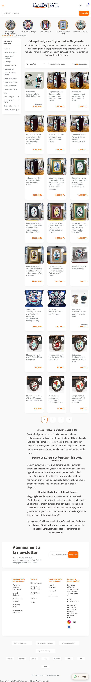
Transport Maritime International (17, 587)
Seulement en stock (58, 64)
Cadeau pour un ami (10, 78)
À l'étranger (7, 62)
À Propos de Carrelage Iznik (36, 588)
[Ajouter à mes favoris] (39, 75)
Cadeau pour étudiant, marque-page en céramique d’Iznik (79, 358)
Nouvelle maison (9, 69)
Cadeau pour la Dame (10, 82)
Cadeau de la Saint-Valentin (10, 74)
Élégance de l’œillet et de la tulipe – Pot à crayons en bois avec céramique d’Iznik (33, 139)
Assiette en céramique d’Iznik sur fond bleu (55, 312)
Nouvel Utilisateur (52, 586)
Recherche (83, 13)
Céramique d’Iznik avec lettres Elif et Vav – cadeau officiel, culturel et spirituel (56, 227)
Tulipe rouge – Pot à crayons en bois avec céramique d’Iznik (56, 138)
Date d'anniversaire (10, 65)
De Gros (33, 599)
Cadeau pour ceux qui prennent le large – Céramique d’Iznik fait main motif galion (56, 271)
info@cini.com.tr (73, 601)
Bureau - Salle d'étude (10, 89)
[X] (74, 622)
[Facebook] (69, 627)
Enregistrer (73, 554)
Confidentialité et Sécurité (18, 612)
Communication (36, 583)
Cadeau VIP (7, 49)
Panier (33, 602)
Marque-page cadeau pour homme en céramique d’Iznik (55, 399)
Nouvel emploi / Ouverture (9, 57)
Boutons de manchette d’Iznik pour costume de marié (79, 313)
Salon (5, 93)
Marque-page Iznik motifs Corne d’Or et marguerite (34, 357)
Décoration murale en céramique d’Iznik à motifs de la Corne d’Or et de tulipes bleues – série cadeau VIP (57, 183)
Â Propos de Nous (35, 594)
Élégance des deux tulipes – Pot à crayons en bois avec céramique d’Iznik (56, 96)
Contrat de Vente (16, 606)
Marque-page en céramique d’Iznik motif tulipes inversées (78, 399)
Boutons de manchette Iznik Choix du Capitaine (33, 94)
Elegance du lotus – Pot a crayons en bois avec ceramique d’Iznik (79, 138)
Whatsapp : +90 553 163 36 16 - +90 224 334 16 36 (72, 592)
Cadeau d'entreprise (10, 52)
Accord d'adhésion (16, 594)
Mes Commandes (53, 596)
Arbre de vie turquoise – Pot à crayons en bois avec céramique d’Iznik (78, 96)
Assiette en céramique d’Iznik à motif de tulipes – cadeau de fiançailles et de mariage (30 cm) (33, 315)
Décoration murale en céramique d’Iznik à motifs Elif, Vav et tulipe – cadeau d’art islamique (34, 271)
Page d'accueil (6, 35)
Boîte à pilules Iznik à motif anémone (79, 268)
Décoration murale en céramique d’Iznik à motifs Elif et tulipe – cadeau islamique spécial (79, 182)
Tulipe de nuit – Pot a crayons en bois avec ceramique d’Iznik (33, 181)
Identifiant (52, 591)
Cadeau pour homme (10, 86)
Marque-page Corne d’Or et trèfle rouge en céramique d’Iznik (34, 398)
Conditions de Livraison (17, 600)
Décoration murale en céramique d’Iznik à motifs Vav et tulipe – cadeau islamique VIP (79, 227)
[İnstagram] (69, 622)
